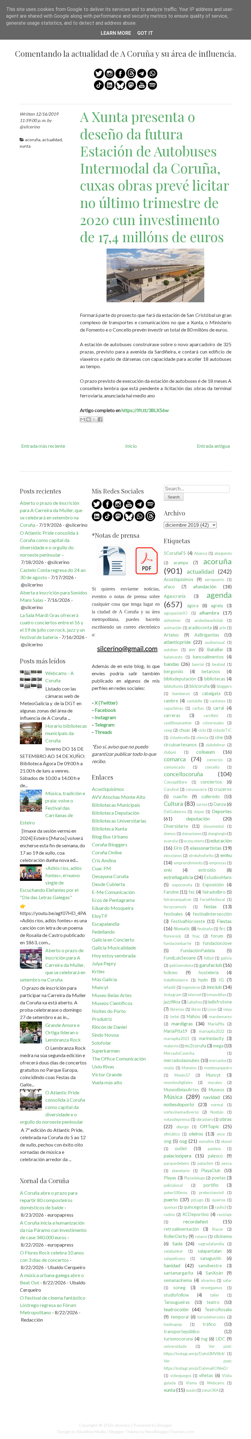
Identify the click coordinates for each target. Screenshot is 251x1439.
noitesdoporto (179, 1104)
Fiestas (224, 921)
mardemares (220, 1016)
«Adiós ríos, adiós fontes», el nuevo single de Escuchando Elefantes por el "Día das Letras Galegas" (51, 882)
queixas (170, 1207)
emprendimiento (188, 862)
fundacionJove (217, 943)
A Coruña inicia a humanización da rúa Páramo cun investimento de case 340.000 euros (53, 1230)
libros (196, 1009)
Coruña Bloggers (109, 844)
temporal (180, 1316)
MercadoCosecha (179, 1053)
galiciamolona (181, 965)
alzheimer (172, 620)
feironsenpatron (177, 899)
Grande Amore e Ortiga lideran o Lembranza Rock (63, 1032)
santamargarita (178, 1273)
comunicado (174, 767)
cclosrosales (213, 722)
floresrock (172, 936)
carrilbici (211, 715)
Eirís (178, 848)
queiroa (218, 1199)
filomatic (182, 928)
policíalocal (173, 1185)
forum (217, 935)
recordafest (195, 1221)
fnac (196, 936)
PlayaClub (210, 1170)
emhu (226, 855)
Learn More (116, 33)
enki (168, 870)
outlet (181, 1148)
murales (215, 1082)
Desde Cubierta (108, 884)
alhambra (209, 612)
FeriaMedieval (212, 899)
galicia (226, 958)
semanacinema (178, 1280)
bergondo (173, 671)
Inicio (131, 446)
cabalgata (211, 693)
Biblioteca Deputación (115, 813)
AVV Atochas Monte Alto (118, 797)
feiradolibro (214, 892)
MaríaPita (216, 1023)
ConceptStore (175, 782)
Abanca (200, 553)
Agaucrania (174, 596)
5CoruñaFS (175, 553)
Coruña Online (107, 852)
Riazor (217, 1229)
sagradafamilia (211, 1243)
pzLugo (197, 1199)
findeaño (205, 928)
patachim (205, 1163)
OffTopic (209, 1126)
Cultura (173, 803)
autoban (171, 649)
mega (218, 1045)
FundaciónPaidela (198, 950)
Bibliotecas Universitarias (119, 821)
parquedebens (176, 1163)
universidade (175, 1346)
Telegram (104, 724)
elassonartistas (206, 848)
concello (212, 767)
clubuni (170, 752)
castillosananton (178, 722)
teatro (213, 1302)
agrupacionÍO (176, 613)
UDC (220, 1338)
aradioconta (200, 627)
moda (169, 1067)
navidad (211, 1097)
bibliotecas (214, 678)
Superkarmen (106, 1050)
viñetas (206, 1375)
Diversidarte (176, 826)
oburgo (182, 1126)
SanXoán (214, 1273)
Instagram (105, 717)
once (221, 1134)
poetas (219, 1177)
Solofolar (101, 1043)
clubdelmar (215, 744)
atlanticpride (177, 642)
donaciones (192, 833)
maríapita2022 (211, 1031)
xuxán (191, 1390)
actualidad (52, 139)
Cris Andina (104, 860)
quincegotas (196, 1207)
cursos (202, 804)
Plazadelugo (194, 1177)
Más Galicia (104, 979)
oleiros (196, 1133)
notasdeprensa (177, 1119)
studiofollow (176, 1294)
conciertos (211, 781)
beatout (218, 664)
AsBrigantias (206, 634)
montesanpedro (218, 1067)
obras (225, 1119)
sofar (227, 1280)
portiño (211, 1185)
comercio (215, 759)
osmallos (206, 1141)
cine (219, 737)
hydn (203, 979)
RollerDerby (176, 1236)
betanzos (211, 671)
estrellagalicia (178, 877)
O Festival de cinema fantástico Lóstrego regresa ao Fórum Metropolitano (52, 1305)
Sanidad (172, 1265)
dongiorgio (217, 833)
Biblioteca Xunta (109, 828)
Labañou (194, 1001)
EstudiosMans (218, 877)
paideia (214, 1148)
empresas (217, 862)
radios (169, 1214)
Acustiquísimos (108, 789)
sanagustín (210, 1258)
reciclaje (224, 1214)
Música (173, 1096)
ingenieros (191, 987)
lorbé (174, 1016)
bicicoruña (199, 686)
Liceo (212, 1009)
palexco (215, 1155)
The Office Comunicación (119, 1058)
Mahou (193, 1016)
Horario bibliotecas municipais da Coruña (66, 733)
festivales (173, 914)
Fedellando (103, 932)
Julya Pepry (104, 963)
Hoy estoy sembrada (114, 955)
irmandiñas (217, 994)
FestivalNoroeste (188, 921)
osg (183, 1141)
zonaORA (210, 1390)
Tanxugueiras (177, 1302)
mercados (218, 1060)
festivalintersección (212, 914)
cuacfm (180, 796)
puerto (171, 1199)
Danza (220, 804)
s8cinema (223, 1236)
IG (221, 979)
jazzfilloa (172, 1001)
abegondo (223, 553)
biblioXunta (173, 686)
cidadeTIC (222, 730)
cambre (171, 700)
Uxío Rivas (103, 1066)
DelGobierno (175, 811)
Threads (103, 732)
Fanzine (171, 892)
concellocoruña (183, 773)
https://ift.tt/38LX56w (145, 410)
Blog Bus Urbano (110, 836)
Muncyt (100, 987)
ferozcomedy (175, 906)
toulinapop (173, 1324)
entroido (207, 870)
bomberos (181, 693)
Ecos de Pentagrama (113, 900)
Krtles (98, 971)
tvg (204, 1338)
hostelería (209, 972)
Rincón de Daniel (109, 1027)
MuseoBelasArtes (181, 1089)
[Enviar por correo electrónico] (83, 419)
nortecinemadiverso (181, 1112)
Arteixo (171, 634)
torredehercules (211, 1317)
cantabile (194, 700)
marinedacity (211, 1038)
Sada (177, 1243)
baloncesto (173, 657)
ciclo (202, 730)
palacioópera (177, 1155)
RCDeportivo (195, 1214)
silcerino (208, 1280)
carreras (172, 715)
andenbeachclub (208, 620)
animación (173, 627)
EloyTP (99, 916)
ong (167, 1141)
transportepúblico (182, 1331)
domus (170, 833)
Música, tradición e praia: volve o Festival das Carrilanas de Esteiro (52, 807)
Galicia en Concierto (113, 939)
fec (192, 892)
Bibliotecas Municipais (116, 805)
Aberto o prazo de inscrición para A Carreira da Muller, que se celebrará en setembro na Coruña (52, 964)
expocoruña (182, 884)
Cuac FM (101, 868)
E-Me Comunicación (113, 892)
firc (222, 928)
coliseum (205, 752)
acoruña (32, 139)
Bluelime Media (91, 1431)
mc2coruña (195, 1045)
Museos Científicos (112, 1003)
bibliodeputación (180, 678)
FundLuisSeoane (180, 957)
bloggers (224, 686)
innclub (214, 987)
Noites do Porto (109, 1011)
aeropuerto (214, 579)
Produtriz (102, 1019)
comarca (175, 759)
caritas (198, 708)
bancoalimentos (208, 656)
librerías (177, 1009)
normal (217, 1104)
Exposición (213, 884)
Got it (145, 33)
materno (171, 1045)
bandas (171, 664)
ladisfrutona (220, 1001)
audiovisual (215, 642)
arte (222, 627)
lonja (227, 1009)
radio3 (220, 1207)
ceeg (168, 730)
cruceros (223, 789)
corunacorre (196, 789)
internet (194, 994)
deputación (198, 818)
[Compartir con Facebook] (100, 419)
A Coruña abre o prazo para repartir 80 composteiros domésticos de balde (48, 1200)
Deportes (222, 811)
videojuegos (180, 1375)
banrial (198, 664)
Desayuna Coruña (110, 876)
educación (221, 840)
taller (214, 1295)
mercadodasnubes (182, 1060)
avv (192, 649)
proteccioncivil (211, 1192)
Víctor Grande (107, 1074)
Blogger (164, 1425)
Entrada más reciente (43, 446)
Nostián (216, 1112)
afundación (204, 586)
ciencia (202, 737)
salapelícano (174, 1258)
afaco (169, 586)
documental (213, 826)
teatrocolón (176, 1309)
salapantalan (210, 1251)
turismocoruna (178, 1338)
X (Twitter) (106, 702)
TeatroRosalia (218, 1309)
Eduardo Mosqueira (112, 908)
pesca (227, 1163)
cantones (218, 700)
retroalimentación (181, 1229)
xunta (25, 146)
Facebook (105, 710)
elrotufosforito (201, 855)
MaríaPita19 (175, 1031)
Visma (191, 1382)
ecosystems (194, 840)
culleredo (210, 796)
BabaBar (215, 649)
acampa (181, 562)
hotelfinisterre (176, 980)
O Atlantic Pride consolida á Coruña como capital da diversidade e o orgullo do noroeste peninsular (52, 1107)
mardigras (182, 1023)
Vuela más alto (107, 1082)
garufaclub (210, 965)
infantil (169, 987)
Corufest (171, 789)
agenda (219, 594)
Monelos (189, 1067)
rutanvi (201, 1236)
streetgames (211, 1287)
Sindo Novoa (105, 1035)
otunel (226, 1141)
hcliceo (171, 972)
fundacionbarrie (177, 943)
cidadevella (180, 737)
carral (218, 708)
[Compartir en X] (94, 419)
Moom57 (182, 1075)
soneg (179, 1287)
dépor (199, 811)
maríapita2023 (176, 1038)
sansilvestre (210, 1265)
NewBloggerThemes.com (169, 1431)
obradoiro (204, 1119)
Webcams (215, 1382)
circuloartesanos (180, 744)
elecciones (173, 855)
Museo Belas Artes (112, 995)
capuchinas (173, 708)
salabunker (173, 1251)
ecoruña (171, 840)
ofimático (172, 1134)
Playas (170, 1177)
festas (210, 906)
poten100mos (175, 1192)
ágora (192, 605)
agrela (217, 605)
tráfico (209, 1324)
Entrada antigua (213, 446)
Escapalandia (105, 924)
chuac (184, 730)
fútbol (209, 958)
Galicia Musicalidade (114, 947)
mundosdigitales (178, 1082)
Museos (216, 1089)
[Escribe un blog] (88, 419)
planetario (180, 1170)
